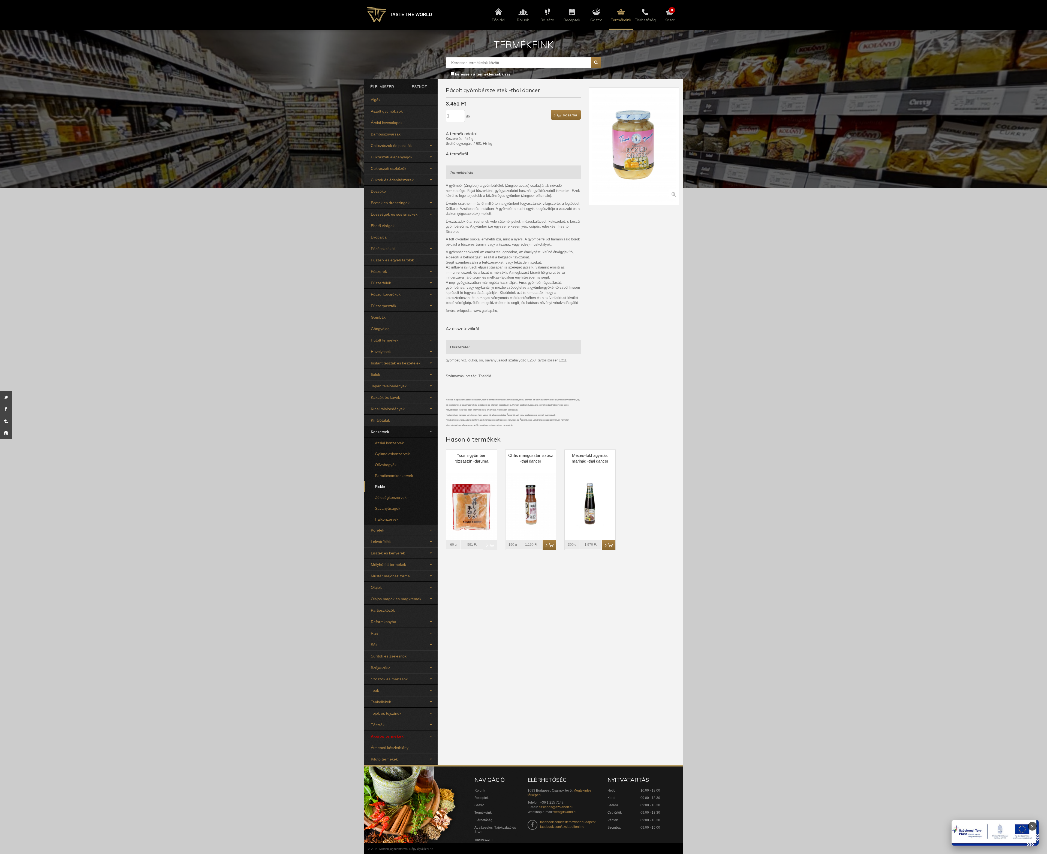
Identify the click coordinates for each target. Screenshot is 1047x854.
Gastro (479, 805)
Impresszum (483, 839)
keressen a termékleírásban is (482, 74)
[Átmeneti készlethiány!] (490, 545)
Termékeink (483, 812)
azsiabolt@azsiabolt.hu (556, 807)
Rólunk (479, 790)
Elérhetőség (483, 820)
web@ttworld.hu (565, 812)
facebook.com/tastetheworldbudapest (567, 822)
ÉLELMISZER (382, 87)
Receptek (481, 798)
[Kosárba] (549, 545)
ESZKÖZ (419, 87)
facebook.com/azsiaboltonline (562, 827)
